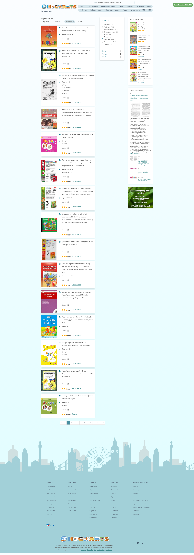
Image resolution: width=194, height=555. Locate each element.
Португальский (95, 500)
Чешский (114, 507)
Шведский (114, 511)
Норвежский (94, 490)
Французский (116, 497)
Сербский (93, 511)
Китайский (72, 500)
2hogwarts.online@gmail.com (103, 550)
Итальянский (72, 497)
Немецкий (93, 486)
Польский (93, 497)
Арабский (49, 490)
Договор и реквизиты (140, 500)
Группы (135, 493)
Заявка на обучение (144, 6)
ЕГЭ (149, 10)
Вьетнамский (51, 500)
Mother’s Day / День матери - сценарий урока (143, 172)
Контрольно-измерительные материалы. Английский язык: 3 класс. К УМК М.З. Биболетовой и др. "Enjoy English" (76, 295)
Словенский (94, 518)
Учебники (83, 10)
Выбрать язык (46, 11)
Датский (49, 514)
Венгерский (50, 497)
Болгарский (50, 493)
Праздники (140, 168)
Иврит (70, 486)
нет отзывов (76, 43)
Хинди (113, 500)
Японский (114, 518)
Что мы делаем (138, 490)
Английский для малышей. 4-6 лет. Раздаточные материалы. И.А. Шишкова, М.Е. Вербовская (77, 374)
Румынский (94, 504)
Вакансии (136, 511)
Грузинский (50, 511)
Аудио (125, 10)
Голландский (50, 504)
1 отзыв (74, 414)
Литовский (72, 511)
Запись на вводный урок (183, 5)
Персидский (94, 493)
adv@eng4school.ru (87, 550)
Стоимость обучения (126, 6)
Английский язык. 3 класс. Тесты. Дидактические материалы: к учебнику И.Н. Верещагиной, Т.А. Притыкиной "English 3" (77, 112)
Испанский (72, 493)
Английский (50, 486)
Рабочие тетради (96, 10)
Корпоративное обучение (142, 504)
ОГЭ (131, 93)
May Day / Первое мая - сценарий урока (144, 180)
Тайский (114, 486)
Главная (135, 486)
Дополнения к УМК (138, 10)
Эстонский (115, 514)
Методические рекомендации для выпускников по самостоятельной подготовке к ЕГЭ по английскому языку (143, 162)
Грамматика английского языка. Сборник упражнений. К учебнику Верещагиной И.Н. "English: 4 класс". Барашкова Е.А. (77, 163)
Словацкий (93, 514)
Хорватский (115, 504)
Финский (114, 493)
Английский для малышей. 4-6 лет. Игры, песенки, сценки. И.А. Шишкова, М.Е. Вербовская (76, 53)
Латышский (72, 507)
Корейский (72, 504)
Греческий (50, 507)
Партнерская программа (141, 507)
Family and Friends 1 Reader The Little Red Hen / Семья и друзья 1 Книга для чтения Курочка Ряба (77, 320)
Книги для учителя (112, 10)
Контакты (136, 514)
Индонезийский (73, 490)
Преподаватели (92, 6)
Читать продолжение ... (136, 153)
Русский (92, 507)
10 (97, 423)
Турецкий (114, 490)
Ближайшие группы (108, 6)
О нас (82, 6)
